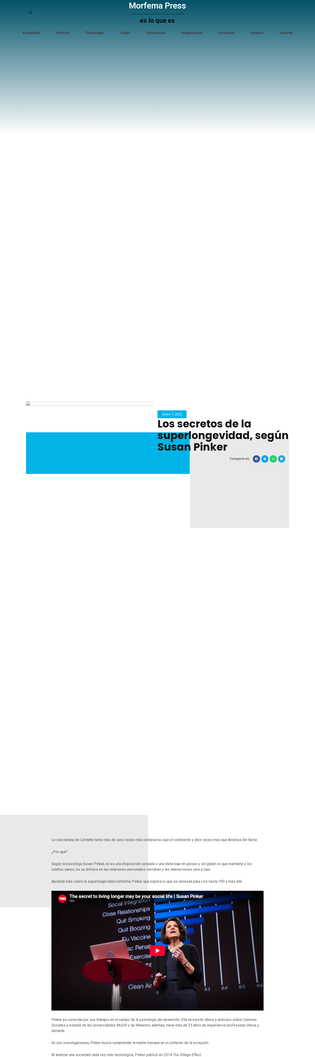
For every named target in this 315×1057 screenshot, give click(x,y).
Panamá (285, 33)
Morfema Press (157, 6)
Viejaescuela (191, 33)
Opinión (257, 33)
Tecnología (94, 33)
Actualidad (31, 33)
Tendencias (155, 33)
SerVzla (62, 33)
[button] (256, 459)
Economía (226, 33)
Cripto (125, 33)
